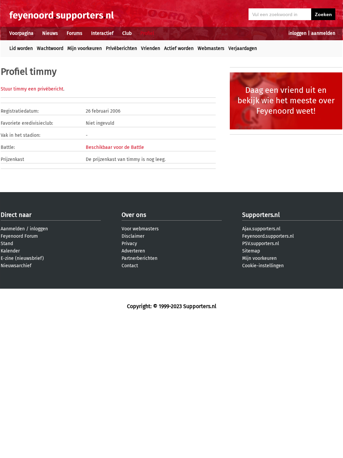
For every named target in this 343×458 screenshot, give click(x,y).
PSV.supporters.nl (260, 243)
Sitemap (251, 251)
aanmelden (323, 33)
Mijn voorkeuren (84, 48)
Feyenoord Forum (19, 236)
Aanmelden (13, 229)
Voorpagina (21, 33)
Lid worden (21, 48)
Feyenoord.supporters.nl (268, 236)
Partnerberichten (139, 258)
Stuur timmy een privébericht (32, 89)
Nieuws (50, 33)
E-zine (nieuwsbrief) (22, 258)
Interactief (102, 33)
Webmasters (211, 48)
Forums (74, 33)
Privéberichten (121, 48)
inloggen (297, 33)
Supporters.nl (261, 215)
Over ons (134, 215)
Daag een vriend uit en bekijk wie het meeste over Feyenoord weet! (286, 100)
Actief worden (179, 48)
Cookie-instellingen (263, 266)
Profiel (147, 33)
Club (127, 33)
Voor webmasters (140, 229)
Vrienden (150, 48)
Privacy (129, 243)
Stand (7, 243)
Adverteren (133, 251)
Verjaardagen (242, 48)
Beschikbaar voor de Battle (115, 147)
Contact (130, 266)
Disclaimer (133, 236)
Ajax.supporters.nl (261, 229)
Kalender (10, 251)
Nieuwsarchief (16, 266)
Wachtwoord (50, 48)
